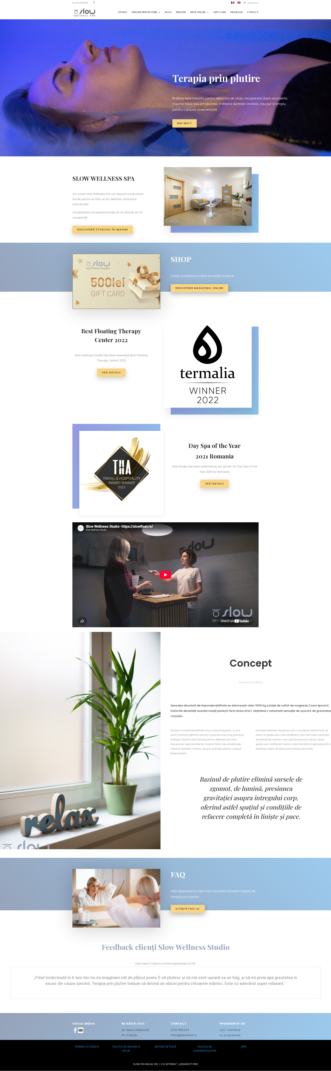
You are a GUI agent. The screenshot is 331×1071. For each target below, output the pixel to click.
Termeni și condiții (87, 1046)
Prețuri (181, 12)
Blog (168, 12)
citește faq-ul (187, 908)
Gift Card (219, 12)
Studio (122, 12)
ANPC (244, 1046)
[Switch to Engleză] (238, 4)
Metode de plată (165, 1046)
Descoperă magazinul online (199, 288)
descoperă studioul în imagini (102, 229)
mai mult (184, 123)
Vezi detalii (111, 372)
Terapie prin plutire (144, 12)
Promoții (236, 12)
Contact (253, 12)
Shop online (198, 12)
